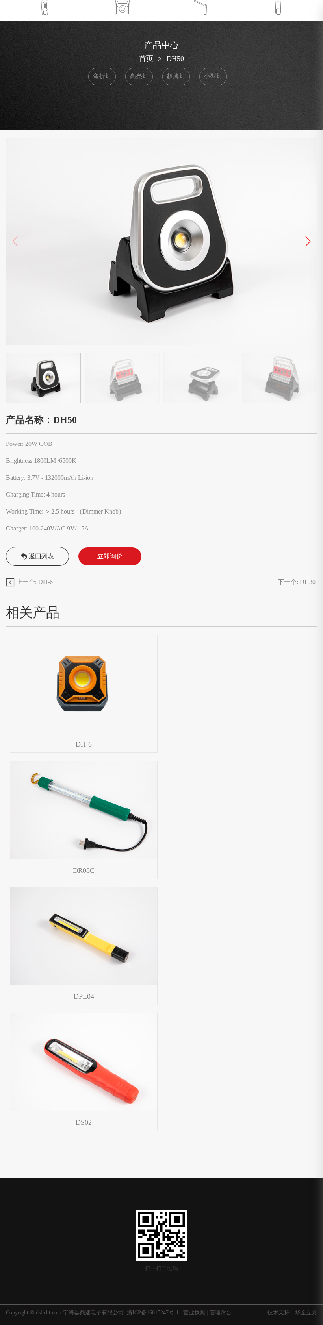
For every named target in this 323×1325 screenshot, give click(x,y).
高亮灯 (139, 76)
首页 (146, 59)
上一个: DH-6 (34, 581)
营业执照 (194, 1313)
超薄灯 (176, 76)
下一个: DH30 (297, 581)
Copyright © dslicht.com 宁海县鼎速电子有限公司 (65, 1313)
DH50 (175, 59)
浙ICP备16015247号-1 (153, 1313)
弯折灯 (102, 76)
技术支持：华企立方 (292, 1313)
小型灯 (213, 76)
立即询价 (110, 556)
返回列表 (41, 556)
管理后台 (221, 1313)
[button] (308, 241)
